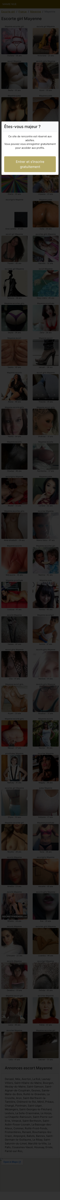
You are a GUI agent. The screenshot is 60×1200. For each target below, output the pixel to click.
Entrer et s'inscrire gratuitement (30, 164)
